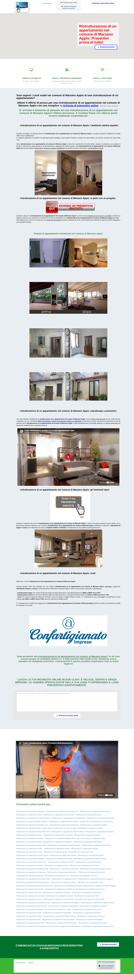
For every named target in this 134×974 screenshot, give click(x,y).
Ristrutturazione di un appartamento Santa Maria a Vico (63, 811)
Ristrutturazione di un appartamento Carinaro (61, 862)
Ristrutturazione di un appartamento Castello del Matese (67, 831)
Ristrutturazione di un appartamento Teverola (63, 855)
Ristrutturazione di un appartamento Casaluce (29, 865)
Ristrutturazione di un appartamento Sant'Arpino (68, 885)
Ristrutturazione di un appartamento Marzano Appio (95, 811)
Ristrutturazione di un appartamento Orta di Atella (64, 868)
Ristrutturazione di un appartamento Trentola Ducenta (31, 926)
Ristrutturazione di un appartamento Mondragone (65, 902)
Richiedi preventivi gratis (68, 715)
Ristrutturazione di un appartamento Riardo (28, 912)
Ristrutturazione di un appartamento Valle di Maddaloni (32, 821)
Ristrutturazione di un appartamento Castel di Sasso (31, 862)
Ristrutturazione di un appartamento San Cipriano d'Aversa (33, 879)
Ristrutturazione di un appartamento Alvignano (89, 919)
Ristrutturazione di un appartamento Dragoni (88, 862)
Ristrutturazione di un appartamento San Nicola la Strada (96, 821)
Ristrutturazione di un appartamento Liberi (28, 919)
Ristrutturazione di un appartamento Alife (55, 852)
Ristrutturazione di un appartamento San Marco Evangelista (95, 879)
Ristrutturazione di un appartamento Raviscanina (90, 889)
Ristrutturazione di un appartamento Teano (93, 838)
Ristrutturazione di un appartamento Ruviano (87, 835)
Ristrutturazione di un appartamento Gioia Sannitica (31, 845)
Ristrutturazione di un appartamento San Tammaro (58, 835)
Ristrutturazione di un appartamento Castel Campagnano (64, 845)
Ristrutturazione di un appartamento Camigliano (93, 906)
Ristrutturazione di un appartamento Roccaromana (64, 821)
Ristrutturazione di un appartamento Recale (90, 828)
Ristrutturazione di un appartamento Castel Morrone (60, 889)
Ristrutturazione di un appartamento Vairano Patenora (64, 926)
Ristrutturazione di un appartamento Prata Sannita (84, 865)
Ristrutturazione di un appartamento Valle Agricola (30, 811)
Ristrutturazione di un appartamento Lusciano (58, 909)
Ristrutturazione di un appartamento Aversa (28, 899)
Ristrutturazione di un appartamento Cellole (28, 892)
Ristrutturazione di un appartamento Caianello (59, 858)
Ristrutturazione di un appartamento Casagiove (93, 825)
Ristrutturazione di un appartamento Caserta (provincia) (97, 926)
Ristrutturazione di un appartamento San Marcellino (63, 906)
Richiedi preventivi (107, 47)
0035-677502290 (70, 6)
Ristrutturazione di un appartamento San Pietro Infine (31, 906)
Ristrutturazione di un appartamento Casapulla (59, 896)
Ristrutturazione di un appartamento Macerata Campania (32, 882)
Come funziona (47, 3)
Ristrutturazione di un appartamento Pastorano (84, 848)
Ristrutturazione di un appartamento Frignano (91, 855)
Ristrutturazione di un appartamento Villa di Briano (87, 841)
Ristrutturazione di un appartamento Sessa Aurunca (86, 892)
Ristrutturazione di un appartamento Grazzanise (87, 912)
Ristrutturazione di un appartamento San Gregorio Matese (33, 818)
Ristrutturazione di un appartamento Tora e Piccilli (92, 923)
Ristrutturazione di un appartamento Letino (80, 852)
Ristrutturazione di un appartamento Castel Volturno (62, 872)
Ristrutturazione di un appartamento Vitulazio (89, 814)
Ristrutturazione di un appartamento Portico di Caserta (61, 923)
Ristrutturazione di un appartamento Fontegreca (30, 858)
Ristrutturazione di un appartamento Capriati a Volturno (95, 868)
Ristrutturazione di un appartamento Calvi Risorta (30, 896)
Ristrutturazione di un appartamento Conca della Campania (68, 818)
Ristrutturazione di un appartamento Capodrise (29, 909)
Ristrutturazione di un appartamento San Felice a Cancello (59, 828)
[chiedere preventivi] (70, 207)
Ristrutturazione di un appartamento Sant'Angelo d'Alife (32, 868)
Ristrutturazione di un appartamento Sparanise (29, 875)
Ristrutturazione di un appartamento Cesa (56, 865)
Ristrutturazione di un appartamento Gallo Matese (57, 912)
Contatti (30, 962)
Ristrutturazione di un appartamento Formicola (83, 875)
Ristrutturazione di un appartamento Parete (86, 896)
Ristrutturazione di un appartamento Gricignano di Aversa (97, 902)
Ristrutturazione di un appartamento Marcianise (56, 892)
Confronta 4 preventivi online (102, 3)
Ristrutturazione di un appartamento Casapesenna (64, 825)
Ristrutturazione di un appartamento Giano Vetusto (89, 899)
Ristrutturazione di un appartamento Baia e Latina (87, 909)
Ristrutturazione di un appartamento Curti (57, 875)
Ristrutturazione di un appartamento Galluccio (91, 872)
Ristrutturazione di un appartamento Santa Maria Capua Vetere (34, 885)
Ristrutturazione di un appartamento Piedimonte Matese (59, 916)
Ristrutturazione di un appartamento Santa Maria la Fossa (33, 902)
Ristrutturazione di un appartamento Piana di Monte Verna (33, 831)
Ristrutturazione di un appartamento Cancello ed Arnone (32, 855)
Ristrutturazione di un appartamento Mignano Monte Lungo (62, 838)
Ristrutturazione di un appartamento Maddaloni (100, 818)
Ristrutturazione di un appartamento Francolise (30, 889)
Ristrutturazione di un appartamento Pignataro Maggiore (99, 885)
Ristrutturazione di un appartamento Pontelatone (99, 831)
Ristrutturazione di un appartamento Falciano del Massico (90, 858)
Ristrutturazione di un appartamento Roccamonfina (31, 872)
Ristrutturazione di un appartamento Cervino (90, 882)
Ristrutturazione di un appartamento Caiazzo (29, 835)
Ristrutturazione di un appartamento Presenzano (91, 916)
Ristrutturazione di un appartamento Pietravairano (96, 845)
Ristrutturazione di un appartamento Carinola (57, 848)
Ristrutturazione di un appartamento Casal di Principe (58, 899)
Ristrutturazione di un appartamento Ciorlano (29, 848)
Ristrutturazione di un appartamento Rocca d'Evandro (58, 814)
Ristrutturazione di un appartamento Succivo (63, 882)
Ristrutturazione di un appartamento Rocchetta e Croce (32, 825)
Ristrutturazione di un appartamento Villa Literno (30, 923)
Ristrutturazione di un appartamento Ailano (28, 828)
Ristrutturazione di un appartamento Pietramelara (57, 841)
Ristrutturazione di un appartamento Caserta (29, 852)
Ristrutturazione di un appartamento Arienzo (29, 916)
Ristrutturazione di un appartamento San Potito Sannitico (58, 919)
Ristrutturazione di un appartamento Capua (64, 879)
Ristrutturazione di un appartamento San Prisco (30, 838)
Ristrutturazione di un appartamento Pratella (29, 814)
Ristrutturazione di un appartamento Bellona (29, 841)
